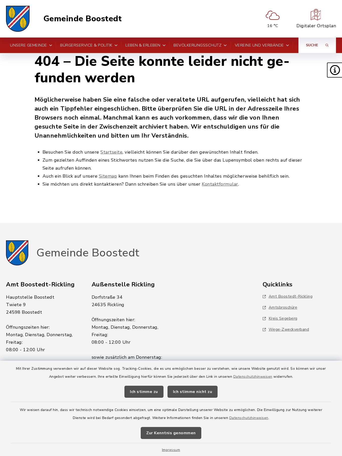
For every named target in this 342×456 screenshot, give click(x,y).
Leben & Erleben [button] (142, 45)
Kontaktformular (220, 184)
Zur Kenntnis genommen (171, 433)
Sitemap (108, 176)
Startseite (111, 152)
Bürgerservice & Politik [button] (86, 45)
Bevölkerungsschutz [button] (198, 45)
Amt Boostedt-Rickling (291, 296)
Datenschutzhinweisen (252, 376)
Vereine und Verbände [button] (259, 45)
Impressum (171, 449)
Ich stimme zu (144, 391)
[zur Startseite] (18, 19)
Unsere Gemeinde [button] (28, 45)
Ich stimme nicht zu (192, 391)
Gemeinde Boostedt (82, 19)
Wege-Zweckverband (289, 329)
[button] (334, 70)
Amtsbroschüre (283, 307)
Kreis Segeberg (283, 318)
